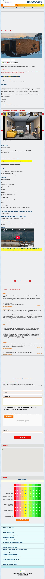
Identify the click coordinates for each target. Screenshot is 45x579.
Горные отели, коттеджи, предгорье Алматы (13, 542)
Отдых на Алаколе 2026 (8, 532)
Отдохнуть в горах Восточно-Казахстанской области (15, 549)
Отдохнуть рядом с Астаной (9, 552)
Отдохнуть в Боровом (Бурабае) (10, 534)
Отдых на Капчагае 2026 (8, 530)
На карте (4, 62)
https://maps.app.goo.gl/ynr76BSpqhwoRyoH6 (11, 319)
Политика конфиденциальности (22, 574)
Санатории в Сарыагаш (8, 537)
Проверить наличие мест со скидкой (10, 76)
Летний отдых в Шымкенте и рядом (11, 559)
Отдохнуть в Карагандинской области (11, 556)
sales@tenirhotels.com (17, 73)
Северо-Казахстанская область (10, 539)
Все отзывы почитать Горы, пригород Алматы (22, 378)
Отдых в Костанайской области (10, 564)
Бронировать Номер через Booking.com (10, 158)
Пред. (18, 280)
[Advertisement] (22, 21)
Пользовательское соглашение (22, 575)
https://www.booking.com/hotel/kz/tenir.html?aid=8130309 (13, 304)
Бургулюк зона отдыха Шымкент (10, 561)
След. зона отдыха (24, 280)
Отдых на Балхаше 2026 (8, 527)
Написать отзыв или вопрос (13, 62)
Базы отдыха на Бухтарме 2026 (10, 547)
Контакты (22, 576)
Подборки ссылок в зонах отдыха (11, 554)
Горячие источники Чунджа (9, 544)
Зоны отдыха (19, 7)
